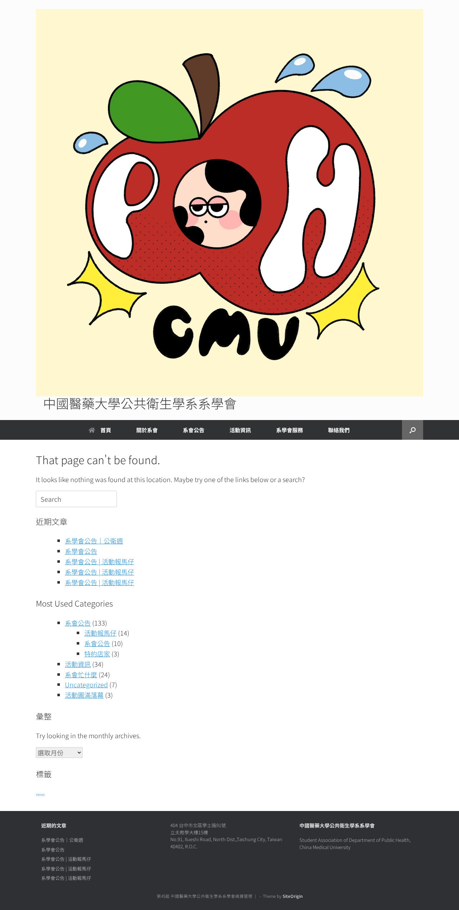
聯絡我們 (339, 430)
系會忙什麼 (81, 674)
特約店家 (97, 653)
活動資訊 (78, 664)
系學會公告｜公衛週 (94, 540)
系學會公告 (81, 551)
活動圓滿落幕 (84, 694)
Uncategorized (86, 684)
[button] (412, 430)
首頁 (105, 430)
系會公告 (193, 430)
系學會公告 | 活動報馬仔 (99, 561)
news (40, 794)
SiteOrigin (293, 896)
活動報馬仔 (100, 632)
